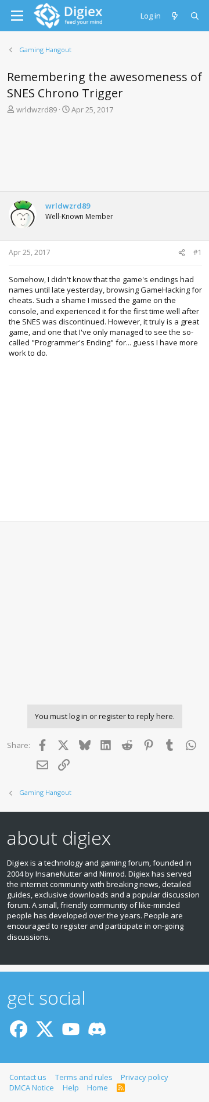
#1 (197, 252)
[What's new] (175, 16)
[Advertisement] (104, 156)
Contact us (27, 1077)
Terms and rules (84, 1077)
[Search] (195, 16)
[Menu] (17, 15)
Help (71, 1087)
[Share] (181, 253)
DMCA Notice (31, 1087)
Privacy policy (144, 1077)
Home (97, 1087)
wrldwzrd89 (36, 109)
